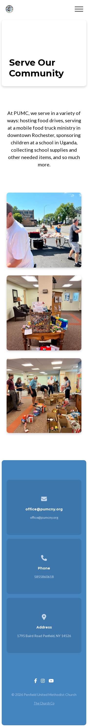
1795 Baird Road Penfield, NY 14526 (44, 636)
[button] (79, 9)
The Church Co (44, 703)
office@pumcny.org (44, 517)
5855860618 (44, 577)
